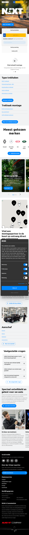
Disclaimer (4, 483)
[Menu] (26, 2)
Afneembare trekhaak (7, 93)
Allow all (14, 288)
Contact (3, 479)
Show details (21, 283)
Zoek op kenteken (14, 30)
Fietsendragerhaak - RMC (8, 84)
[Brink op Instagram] (16, 460)
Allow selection (14, 292)
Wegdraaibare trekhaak (7, 87)
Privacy (3, 485)
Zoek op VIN (14, 51)
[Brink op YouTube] (4, 460)
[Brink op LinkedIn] (12, 460)
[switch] (25, 269)
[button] (26, 222)
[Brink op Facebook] (8, 460)
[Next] (20, 194)
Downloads (4, 487)
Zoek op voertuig (14, 47)
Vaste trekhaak (5, 90)
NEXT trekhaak (5, 81)
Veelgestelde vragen (6, 481)
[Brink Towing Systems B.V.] (5, 2)
